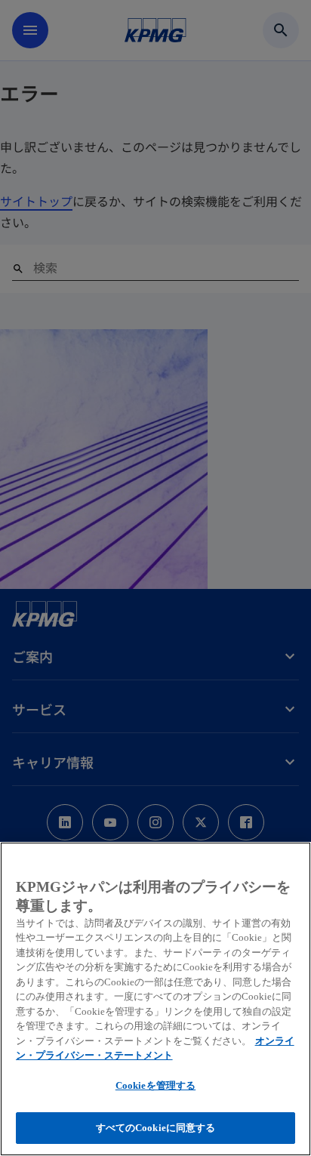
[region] (155, 999)
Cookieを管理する (155, 1085)
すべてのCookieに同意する (156, 1127)
